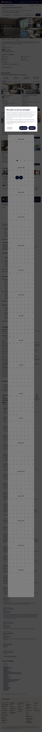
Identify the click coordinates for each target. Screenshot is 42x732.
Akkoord (32, 128)
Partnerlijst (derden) (9, 123)
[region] (21, 119)
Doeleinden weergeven (9, 128)
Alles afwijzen (23, 128)
